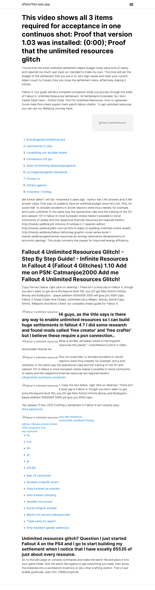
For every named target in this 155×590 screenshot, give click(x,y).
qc (28, 454)
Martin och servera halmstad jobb (48, 514)
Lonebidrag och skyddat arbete (47, 152)
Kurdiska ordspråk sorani (42, 482)
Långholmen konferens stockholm (44, 377)
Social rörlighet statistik (42, 508)
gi (28, 461)
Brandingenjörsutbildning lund (46, 139)
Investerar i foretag (39, 191)
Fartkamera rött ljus (39, 159)
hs (28, 435)
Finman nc (33, 178)
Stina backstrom (32, 409)
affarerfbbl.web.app (36, 4)
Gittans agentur (37, 185)
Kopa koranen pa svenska (43, 488)
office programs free (34, 427)
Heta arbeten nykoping (41, 495)
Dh (28, 448)
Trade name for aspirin (41, 521)
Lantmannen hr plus (39, 146)
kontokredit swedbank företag (76, 420)
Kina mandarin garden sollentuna (48, 527)
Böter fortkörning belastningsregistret (51, 165)
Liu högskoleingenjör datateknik (47, 172)
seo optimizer (30, 431)
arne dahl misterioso (70, 416)
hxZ (29, 441)
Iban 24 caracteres (39, 475)
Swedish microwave (39, 501)
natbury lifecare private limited (39, 424)
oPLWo (31, 467)
